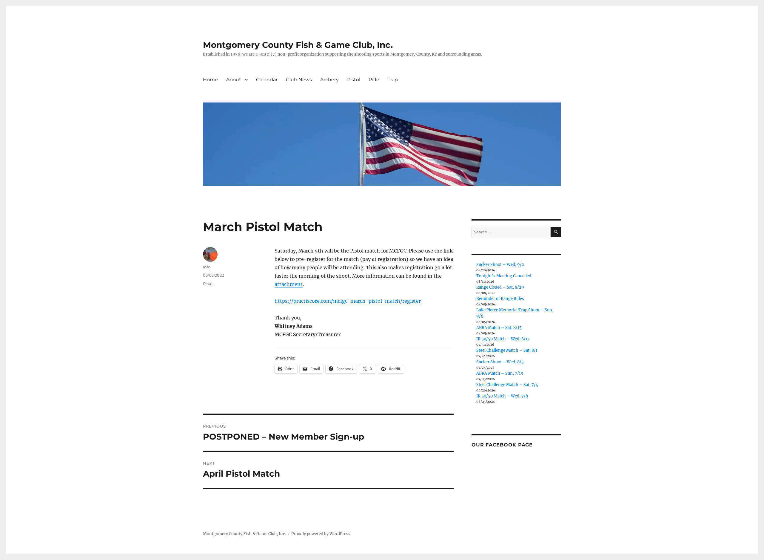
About (233, 79)
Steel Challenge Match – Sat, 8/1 (506, 350)
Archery (329, 79)
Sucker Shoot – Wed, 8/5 (500, 362)
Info (206, 266)
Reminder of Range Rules (500, 298)
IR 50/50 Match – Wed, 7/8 (502, 396)
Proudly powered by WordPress (320, 533)
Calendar (267, 79)
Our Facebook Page (502, 445)
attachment (289, 284)
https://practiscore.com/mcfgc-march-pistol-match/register (348, 301)
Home (210, 79)
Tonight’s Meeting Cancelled (503, 276)
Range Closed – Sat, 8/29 (500, 287)
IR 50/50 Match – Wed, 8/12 (503, 339)
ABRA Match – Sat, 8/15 (499, 327)
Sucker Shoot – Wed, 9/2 (500, 264)
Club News (299, 79)
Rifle (374, 79)
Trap (393, 79)
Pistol (353, 79)
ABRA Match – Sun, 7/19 (499, 373)
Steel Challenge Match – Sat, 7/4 (507, 384)
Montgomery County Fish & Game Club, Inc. (298, 45)
